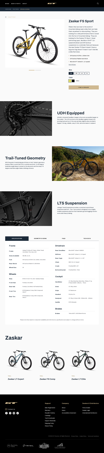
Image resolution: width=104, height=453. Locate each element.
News (63, 410)
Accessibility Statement (69, 413)
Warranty (47, 410)
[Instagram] (10, 413)
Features (16, 9)
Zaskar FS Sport (11, 17)
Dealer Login (86, 410)
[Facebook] (6, 413)
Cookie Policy (83, 436)
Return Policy (49, 426)
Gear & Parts (16, 3)
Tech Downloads (50, 418)
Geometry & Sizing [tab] (40, 238)
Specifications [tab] (17, 238)
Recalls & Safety (50, 413)
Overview (8, 9)
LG (82, 73)
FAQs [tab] (63, 238)
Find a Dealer (86, 407)
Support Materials (50, 420)
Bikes (7, 3)
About (25, 3)
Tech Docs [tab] (87, 238)
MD (77, 73)
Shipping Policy (49, 423)
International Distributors (89, 413)
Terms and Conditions (93, 436)
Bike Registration (50, 407)
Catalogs (47, 415)
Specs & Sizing (25, 9)
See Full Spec (72, 64)
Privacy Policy (74, 436)
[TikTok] (17, 413)
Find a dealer (84, 87)
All (5, 17)
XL (87, 73)
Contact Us (11, 409)
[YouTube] (14, 413)
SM (71, 73)
